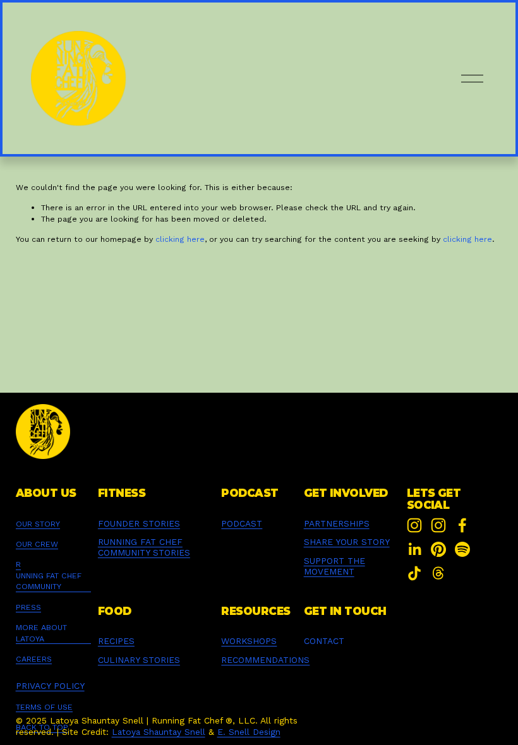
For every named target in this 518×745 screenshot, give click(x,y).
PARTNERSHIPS (337, 523)
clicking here (180, 239)
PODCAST (241, 523)
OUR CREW (37, 544)
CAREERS (34, 659)
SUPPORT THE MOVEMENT (334, 566)
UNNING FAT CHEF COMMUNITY (48, 581)
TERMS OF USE (44, 707)
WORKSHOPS (249, 641)
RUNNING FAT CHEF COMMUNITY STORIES (144, 547)
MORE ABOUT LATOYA (41, 633)
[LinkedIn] (414, 549)
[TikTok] (414, 573)
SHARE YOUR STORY (347, 542)
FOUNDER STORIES (139, 523)
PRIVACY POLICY (50, 686)
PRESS (28, 607)
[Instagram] (414, 525)
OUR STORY (38, 523)
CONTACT (324, 641)
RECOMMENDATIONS (265, 660)
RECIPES (116, 641)
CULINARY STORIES (139, 660)
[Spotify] (462, 549)
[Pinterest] (438, 549)
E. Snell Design (248, 732)
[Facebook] (462, 525)
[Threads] (438, 573)
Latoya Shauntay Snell (158, 732)
